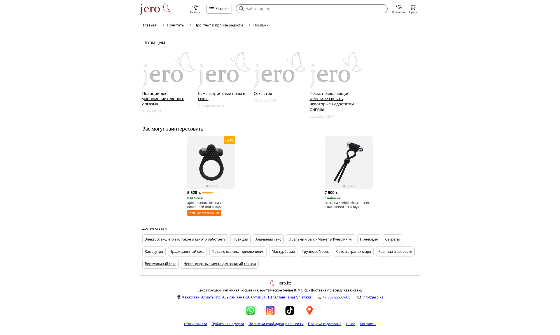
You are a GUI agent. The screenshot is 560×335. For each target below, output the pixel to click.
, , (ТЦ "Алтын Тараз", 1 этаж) (246, 297)
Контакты (368, 323)
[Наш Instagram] (270, 310)
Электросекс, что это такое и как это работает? (185, 239)
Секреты (392, 239)
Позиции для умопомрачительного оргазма (163, 98)
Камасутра (154, 251)
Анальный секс (268, 239)
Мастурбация (283, 251)
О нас (350, 323)
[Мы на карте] (309, 310)
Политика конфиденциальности (276, 323)
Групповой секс (315, 251)
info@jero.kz (372, 297)
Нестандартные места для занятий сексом (220, 263)
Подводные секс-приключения (238, 251)
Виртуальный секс (160, 263)
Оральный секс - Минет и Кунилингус (321, 239)
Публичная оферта (228, 323)
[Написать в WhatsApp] (250, 310)
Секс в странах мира (353, 251)
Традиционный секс (187, 251)
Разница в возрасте (395, 251)
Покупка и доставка (324, 323)
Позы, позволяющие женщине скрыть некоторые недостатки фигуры (332, 101)
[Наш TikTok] (289, 310)
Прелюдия (369, 239)
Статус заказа (195, 323)
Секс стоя (263, 93)
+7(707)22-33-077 (337, 297)
